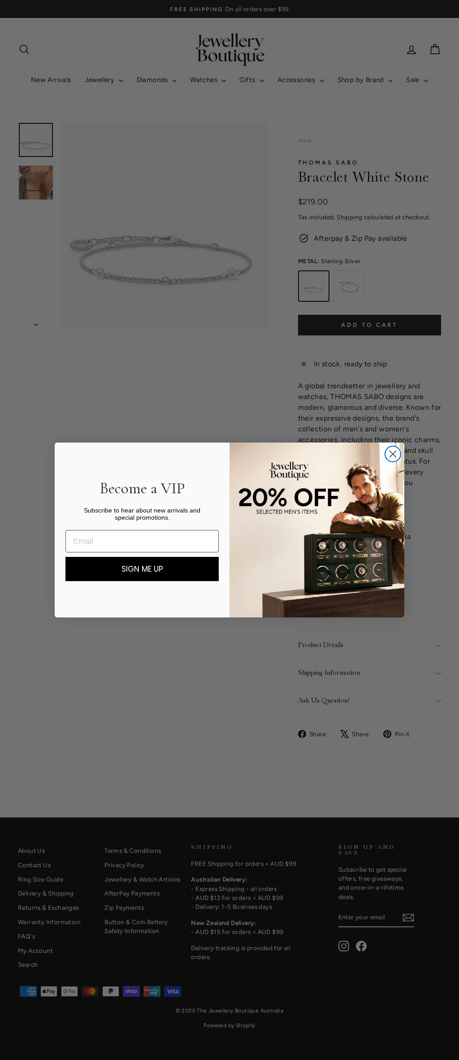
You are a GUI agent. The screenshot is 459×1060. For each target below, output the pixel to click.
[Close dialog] (393, 454)
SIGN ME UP (142, 569)
